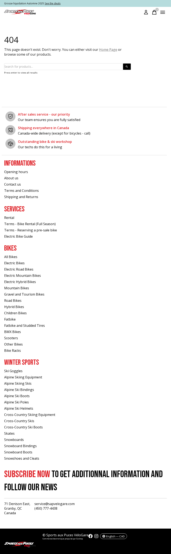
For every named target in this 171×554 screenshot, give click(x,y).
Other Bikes (13, 344)
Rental (9, 217)
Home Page (108, 49)
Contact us (12, 184)
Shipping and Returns (21, 197)
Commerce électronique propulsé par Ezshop (63, 538)
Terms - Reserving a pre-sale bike (30, 230)
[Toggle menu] (162, 12)
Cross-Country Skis (19, 421)
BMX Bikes (12, 331)
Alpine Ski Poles (16, 402)
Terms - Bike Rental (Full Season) (30, 224)
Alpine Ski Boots (17, 396)
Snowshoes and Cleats (21, 458)
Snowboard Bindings (20, 446)
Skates (9, 433)
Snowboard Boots (18, 452)
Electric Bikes (14, 263)
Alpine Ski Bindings (19, 389)
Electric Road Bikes (18, 269)
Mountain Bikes (16, 288)
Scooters (11, 338)
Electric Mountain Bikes (22, 275)
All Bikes (10, 257)
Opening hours (16, 172)
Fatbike (10, 319)
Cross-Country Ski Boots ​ (24, 427)
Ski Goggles (13, 371)
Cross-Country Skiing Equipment (29, 414)
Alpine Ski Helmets (18, 408)
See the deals (52, 3)
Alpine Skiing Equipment (23, 377)
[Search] (127, 66)
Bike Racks (12, 350)
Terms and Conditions (21, 190)
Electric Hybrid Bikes (20, 281)
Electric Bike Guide (18, 236)
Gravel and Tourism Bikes (24, 294)
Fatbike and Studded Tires (24, 325)
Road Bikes (12, 300)
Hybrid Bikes (14, 306)
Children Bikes (15, 313)
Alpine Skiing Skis (17, 383)
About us (11, 178)
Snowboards (14, 439)
